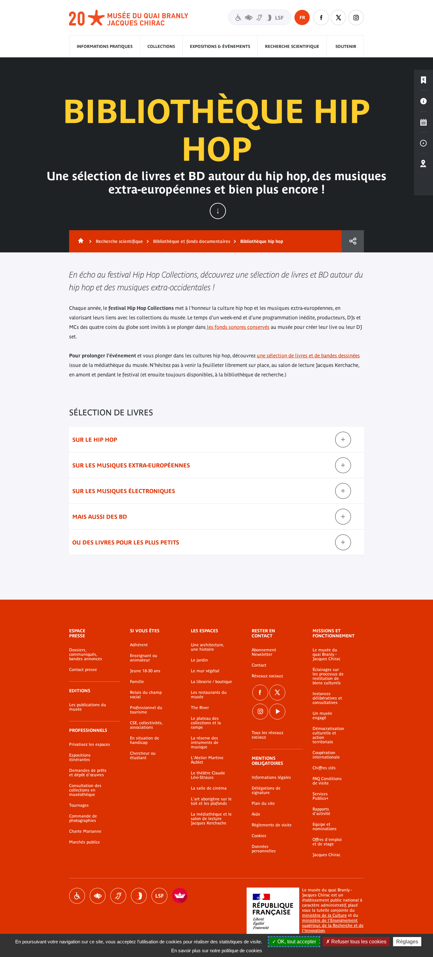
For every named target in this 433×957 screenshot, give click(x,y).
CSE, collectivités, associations (146, 725)
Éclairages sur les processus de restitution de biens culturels (328, 676)
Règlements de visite (272, 825)
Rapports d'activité (321, 811)
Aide (256, 814)
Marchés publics (84, 842)
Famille (137, 682)
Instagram (356, 17)
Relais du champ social (146, 694)
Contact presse (83, 669)
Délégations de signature (266, 790)
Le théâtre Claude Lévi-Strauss (208, 775)
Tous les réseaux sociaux (267, 735)
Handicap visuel (98, 896)
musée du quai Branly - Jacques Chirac (129, 18)
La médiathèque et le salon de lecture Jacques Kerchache (211, 818)
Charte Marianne (85, 831)
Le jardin (199, 660)
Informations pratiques (104, 46)
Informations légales (271, 777)
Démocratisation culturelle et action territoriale (328, 735)
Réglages (407, 941)
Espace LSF (159, 896)
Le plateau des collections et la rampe (206, 723)
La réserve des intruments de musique (204, 742)
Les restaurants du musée (209, 694)
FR (302, 17)
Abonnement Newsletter (264, 652)
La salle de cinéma (209, 788)
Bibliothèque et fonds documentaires (191, 241)
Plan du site (263, 803)
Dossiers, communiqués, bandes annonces (85, 654)
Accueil (80, 241)
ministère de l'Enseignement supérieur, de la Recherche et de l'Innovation (333, 925)
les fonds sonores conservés (237, 327)
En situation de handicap (144, 740)
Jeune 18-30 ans (145, 671)
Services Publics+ (320, 796)
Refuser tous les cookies (358, 941)
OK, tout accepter (296, 941)
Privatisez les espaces (89, 744)
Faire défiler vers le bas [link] (218, 211)
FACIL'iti (180, 896)
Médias (423, 143)
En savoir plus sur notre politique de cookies (216, 950)
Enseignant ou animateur (143, 658)
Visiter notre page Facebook (321, 17)
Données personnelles (264, 848)
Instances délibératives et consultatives (327, 698)
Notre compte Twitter (338, 17)
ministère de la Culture (324, 915)
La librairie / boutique (211, 682)
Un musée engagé (322, 715)
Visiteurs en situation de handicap (259, 17)
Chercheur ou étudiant (143, 755)
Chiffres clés (324, 768)
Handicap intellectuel (139, 896)
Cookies (259, 836)
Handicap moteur (77, 896)
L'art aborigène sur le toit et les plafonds (211, 801)
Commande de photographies (83, 818)
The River (200, 708)
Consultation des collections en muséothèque (85, 790)
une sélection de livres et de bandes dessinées (308, 355)
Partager (353, 241)
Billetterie (423, 80)
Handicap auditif (118, 896)
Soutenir (345, 46)
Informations (423, 101)
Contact (259, 665)
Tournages (79, 805)
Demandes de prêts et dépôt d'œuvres (88, 772)
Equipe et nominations (325, 826)
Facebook (260, 692)
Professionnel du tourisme (146, 710)
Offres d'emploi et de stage (327, 841)
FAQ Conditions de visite (327, 781)
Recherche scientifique (292, 46)
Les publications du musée (87, 707)
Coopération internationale (326, 755)
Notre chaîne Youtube (277, 711)
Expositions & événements (220, 46)
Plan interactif (423, 163)
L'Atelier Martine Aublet (207, 760)
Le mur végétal (205, 671)
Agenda (423, 122)
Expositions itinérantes (80, 757)
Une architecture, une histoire (207, 647)
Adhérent (139, 645)
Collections (161, 46)
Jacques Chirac (326, 855)
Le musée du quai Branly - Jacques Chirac (326, 654)
